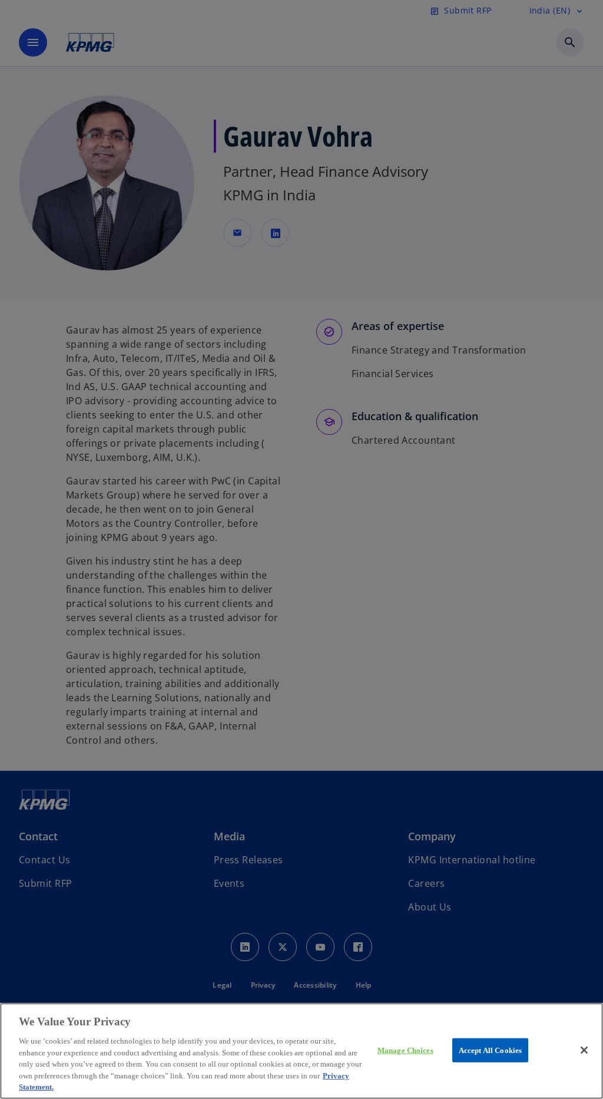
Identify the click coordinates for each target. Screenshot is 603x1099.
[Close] (584, 1050)
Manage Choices (405, 1049)
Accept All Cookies (490, 1049)
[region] (301, 1051)
